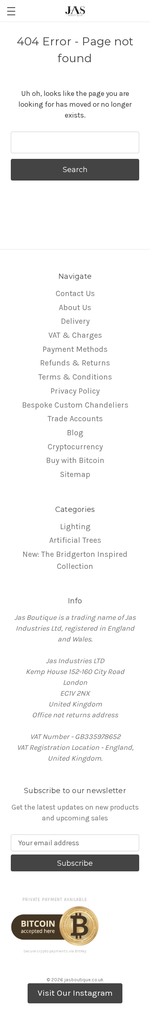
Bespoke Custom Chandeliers (75, 405)
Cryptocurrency (75, 446)
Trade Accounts (75, 418)
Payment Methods (75, 349)
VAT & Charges (75, 335)
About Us (75, 307)
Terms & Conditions (75, 377)
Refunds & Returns (75, 362)
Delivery (75, 321)
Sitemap (75, 474)
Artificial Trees (75, 540)
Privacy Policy (75, 391)
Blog (75, 432)
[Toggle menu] (11, 11)
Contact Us (75, 293)
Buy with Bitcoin (75, 460)
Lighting (75, 526)
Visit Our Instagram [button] (75, 993)
